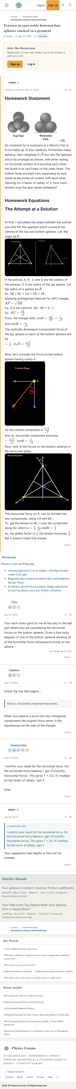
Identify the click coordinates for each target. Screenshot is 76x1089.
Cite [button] (66, 545)
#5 (70, 817)
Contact (9, 1077)
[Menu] (6, 5)
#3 (70, 682)
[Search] (70, 5)
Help (50, 1077)
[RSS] (57, 1077)
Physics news (9, 564)
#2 (70, 614)
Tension (42, 36)
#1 (70, 89)
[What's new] (63, 5)
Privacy (40, 1077)
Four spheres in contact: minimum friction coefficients (38, 888)
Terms (30, 1077)
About (20, 1077)
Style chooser (15, 1071)
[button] (65, 90)
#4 (70, 758)
